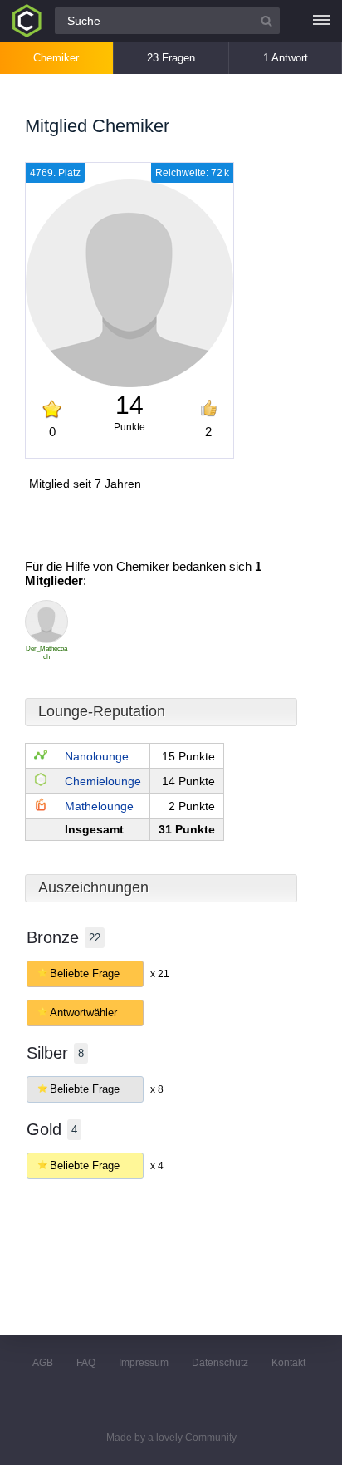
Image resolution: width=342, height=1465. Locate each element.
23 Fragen (171, 58)
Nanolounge (97, 756)
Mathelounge (99, 806)
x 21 (159, 974)
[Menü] (321, 21)
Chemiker (56, 58)
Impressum (144, 1363)
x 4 (157, 1166)
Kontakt (288, 1363)
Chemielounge (103, 781)
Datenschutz (220, 1363)
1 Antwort (285, 58)
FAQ (85, 1363)
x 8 (157, 1089)
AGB (42, 1363)
